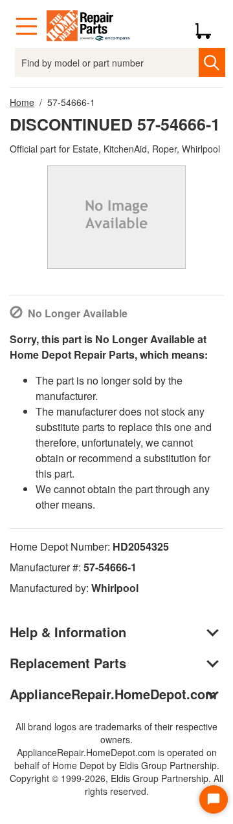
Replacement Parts (68, 662)
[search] (212, 62)
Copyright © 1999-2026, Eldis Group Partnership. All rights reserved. (116, 785)
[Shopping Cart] (208, 26)
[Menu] (26, 26)
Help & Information (68, 631)
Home (22, 102)
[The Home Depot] (89, 26)
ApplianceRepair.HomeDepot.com (113, 693)
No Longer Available (78, 313)
